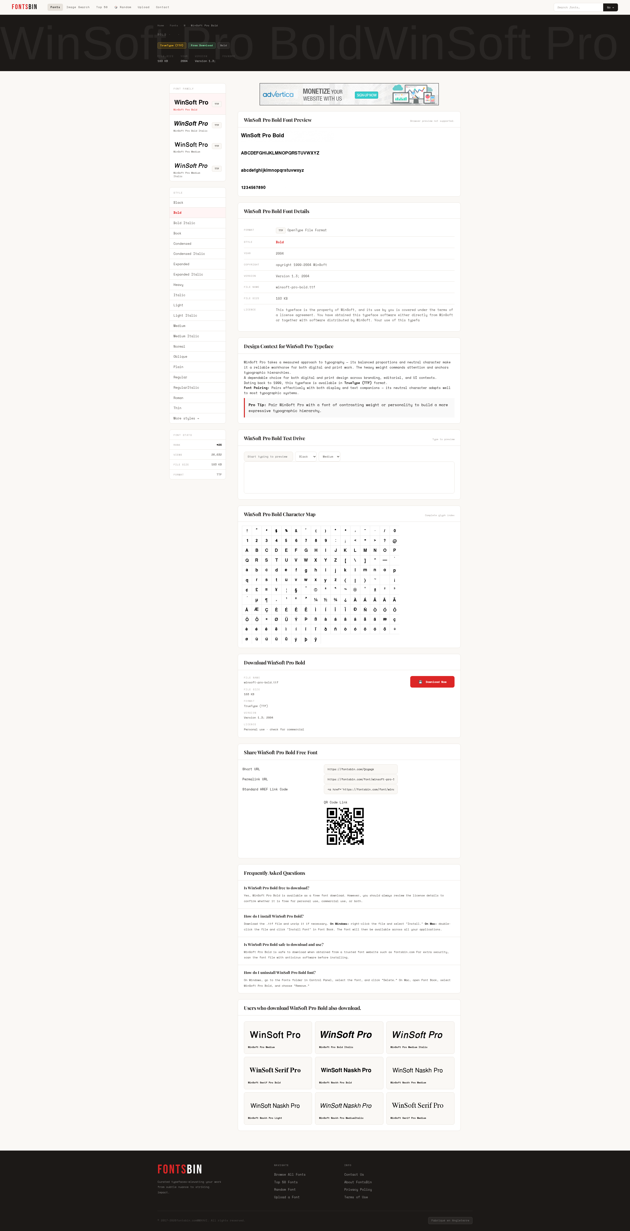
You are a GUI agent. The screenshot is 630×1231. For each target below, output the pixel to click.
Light (178, 305)
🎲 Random (122, 7)
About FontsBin (358, 1182)
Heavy (178, 284)
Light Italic (185, 315)
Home (161, 25)
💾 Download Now (432, 682)
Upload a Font (287, 1197)
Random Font (285, 1189)
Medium (179, 325)
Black (178, 202)
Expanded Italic (188, 274)
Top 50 (102, 7)
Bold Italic (184, 222)
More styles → (186, 418)
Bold (177, 212)
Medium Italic (186, 336)
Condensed (182, 243)
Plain (178, 366)
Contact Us (354, 1174)
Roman (178, 397)
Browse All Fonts (290, 1174)
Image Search (78, 7)
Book (177, 233)
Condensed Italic (189, 253)
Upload (143, 7)
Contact (163, 7)
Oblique (180, 356)
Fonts (55, 7)
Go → (610, 7)
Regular (180, 377)
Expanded (181, 264)
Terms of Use (356, 1197)
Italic (179, 294)
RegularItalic (186, 387)
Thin (177, 408)
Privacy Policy (358, 1189)
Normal (179, 346)
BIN (25, 7)
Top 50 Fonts (286, 1182)
